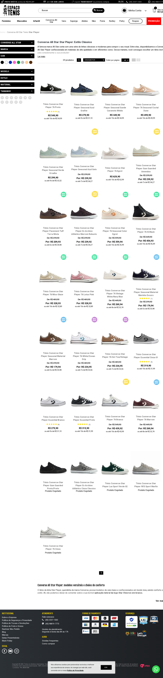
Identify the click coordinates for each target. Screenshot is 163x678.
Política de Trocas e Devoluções (15, 623)
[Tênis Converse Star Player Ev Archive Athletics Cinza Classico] (84, 465)
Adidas (85, 21)
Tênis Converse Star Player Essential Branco (53, 418)
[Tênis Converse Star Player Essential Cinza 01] (146, 337)
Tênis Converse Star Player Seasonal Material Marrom (53, 356)
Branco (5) (6, 62)
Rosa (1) (14, 62)
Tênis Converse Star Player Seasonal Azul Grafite (84, 107)
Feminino (6, 21)
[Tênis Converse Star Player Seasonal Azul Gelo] (84, 149)
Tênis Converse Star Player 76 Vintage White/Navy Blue (115, 293)
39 (30, 97)
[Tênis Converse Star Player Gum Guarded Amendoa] (146, 148)
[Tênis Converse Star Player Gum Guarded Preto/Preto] (53, 465)
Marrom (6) (30, 62)
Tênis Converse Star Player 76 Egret (115, 170)
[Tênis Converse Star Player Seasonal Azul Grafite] (84, 87)
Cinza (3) (22, 62)
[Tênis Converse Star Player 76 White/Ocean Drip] (84, 336)
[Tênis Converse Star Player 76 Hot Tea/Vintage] (115, 337)
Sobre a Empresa (9, 617)
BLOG (121, 1)
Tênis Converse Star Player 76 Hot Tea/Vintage (115, 356)
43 (16, 102)
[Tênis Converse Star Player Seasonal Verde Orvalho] (53, 150)
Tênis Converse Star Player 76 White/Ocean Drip (84, 356)
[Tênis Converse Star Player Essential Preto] (84, 399)
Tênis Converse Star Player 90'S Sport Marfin (146, 485)
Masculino (22, 21)
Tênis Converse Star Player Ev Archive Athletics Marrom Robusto (84, 231)
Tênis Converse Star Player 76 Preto (53, 106)
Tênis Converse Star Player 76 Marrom (146, 418)
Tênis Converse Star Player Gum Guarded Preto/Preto (53, 485)
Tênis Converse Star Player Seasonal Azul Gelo (84, 168)
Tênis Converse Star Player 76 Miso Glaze (53, 293)
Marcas (5, 635)
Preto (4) (2, 62)
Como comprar (48, 643)
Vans (64, 21)
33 (2, 97)
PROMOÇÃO (154, 21)
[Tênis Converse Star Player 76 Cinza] (53, 528)
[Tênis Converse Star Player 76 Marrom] (146, 399)
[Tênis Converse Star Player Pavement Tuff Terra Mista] (53, 210)
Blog (4, 632)
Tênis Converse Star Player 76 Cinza (53, 548)
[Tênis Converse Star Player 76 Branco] (115, 399)
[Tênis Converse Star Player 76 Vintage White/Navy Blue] (115, 273)
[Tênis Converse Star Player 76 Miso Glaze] (53, 274)
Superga (74, 21)
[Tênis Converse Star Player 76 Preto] (53, 87)
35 (11, 97)
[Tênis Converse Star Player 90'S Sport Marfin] (146, 466)
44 (21, 102)
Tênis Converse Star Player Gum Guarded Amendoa (146, 168)
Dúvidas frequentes (50, 640)
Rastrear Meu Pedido (11, 629)
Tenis (25, 32)
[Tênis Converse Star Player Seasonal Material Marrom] (53, 336)
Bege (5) (26, 62)
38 (25, 97)
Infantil (36, 21)
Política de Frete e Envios (12, 626)
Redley (112, 21)
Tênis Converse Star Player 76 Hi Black (146, 230)
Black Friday (7, 640)
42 (11, 102)
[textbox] (71, 10)
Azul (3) (10, 62)
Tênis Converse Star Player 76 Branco (115, 418)
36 (16, 97)
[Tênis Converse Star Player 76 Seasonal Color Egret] (115, 210)
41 (7, 102)
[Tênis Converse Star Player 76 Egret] (115, 151)
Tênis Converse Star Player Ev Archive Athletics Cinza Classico (84, 485)
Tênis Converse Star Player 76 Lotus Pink (84, 293)
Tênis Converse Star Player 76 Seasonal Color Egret (115, 231)
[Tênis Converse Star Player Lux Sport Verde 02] (115, 466)
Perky (122, 21)
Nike (94, 21)
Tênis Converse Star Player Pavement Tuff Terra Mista (53, 231)
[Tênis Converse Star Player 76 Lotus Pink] (84, 274)
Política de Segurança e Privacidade (17, 620)
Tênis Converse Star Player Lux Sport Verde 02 (114, 485)
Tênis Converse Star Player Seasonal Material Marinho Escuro (146, 292)
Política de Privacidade (75, 670)
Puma (102, 21)
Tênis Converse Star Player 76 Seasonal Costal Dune (146, 107)
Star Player (34, 32)
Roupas (135, 21)
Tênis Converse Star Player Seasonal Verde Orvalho (53, 170)
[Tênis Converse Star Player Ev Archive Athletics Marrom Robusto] (84, 210)
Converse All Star (51, 21)
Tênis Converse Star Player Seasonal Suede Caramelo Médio (115, 107)
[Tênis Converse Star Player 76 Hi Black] (146, 211)
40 (2, 102)
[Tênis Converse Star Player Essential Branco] (53, 399)
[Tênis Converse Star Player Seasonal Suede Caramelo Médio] (115, 87)
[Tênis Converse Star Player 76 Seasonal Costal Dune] (146, 87)
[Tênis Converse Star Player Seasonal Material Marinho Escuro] (146, 272)
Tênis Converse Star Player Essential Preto (84, 418)
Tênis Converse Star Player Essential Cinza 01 (146, 356)
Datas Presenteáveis (10, 637)
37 (21, 97)
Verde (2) (18, 62)
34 (7, 97)
